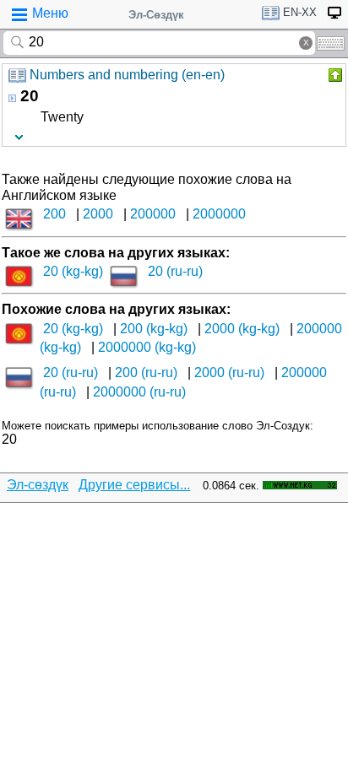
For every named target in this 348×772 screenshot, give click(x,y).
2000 (98, 214)
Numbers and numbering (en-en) (127, 74)
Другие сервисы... (134, 485)
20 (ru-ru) (175, 271)
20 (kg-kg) (73, 271)
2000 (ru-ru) (229, 372)
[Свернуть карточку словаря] (333, 75)
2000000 (219, 214)
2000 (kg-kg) (242, 328)
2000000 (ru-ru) (139, 392)
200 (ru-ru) (146, 372)
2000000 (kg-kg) (147, 347)
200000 (153, 214)
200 (54, 214)
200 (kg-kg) (154, 328)
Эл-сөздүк (37, 485)
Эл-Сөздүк (156, 14)
